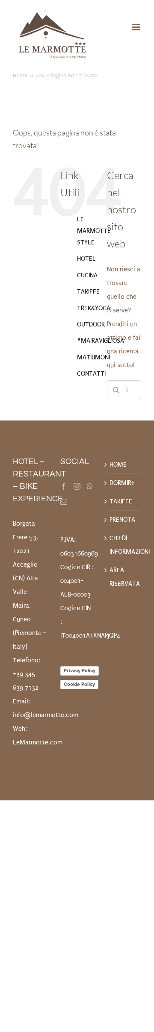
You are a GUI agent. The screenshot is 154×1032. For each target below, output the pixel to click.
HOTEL (86, 258)
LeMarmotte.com (37, 742)
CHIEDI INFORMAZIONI (124, 545)
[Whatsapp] (90, 486)
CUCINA (87, 275)
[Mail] (63, 502)
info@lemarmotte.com (45, 715)
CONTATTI (91, 373)
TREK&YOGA (93, 308)
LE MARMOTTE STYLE (94, 230)
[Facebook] (63, 486)
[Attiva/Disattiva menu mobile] (136, 27)
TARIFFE (88, 291)
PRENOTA (122, 519)
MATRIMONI (93, 357)
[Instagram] (77, 486)
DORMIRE (122, 483)
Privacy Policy (79, 670)
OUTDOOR (91, 324)
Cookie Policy (79, 684)
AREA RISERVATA (124, 577)
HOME (118, 464)
